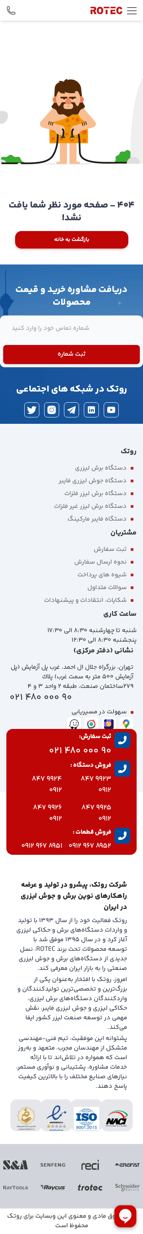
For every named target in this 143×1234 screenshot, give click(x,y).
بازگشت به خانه (71, 239)
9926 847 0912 (47, 813)
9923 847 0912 (96, 785)
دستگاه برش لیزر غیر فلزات (90, 506)
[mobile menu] (132, 10)
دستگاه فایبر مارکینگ (97, 519)
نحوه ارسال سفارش (100, 562)
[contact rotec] (11, 10)
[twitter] (31, 409)
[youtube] (111, 409)
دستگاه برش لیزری (101, 468)
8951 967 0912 (41, 846)
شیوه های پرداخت (102, 575)
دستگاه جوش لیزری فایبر (93, 481)
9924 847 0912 (47, 785)
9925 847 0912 (96, 813)
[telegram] (71, 409)
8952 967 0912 (90, 846)
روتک (14, 1216)
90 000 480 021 (41, 697)
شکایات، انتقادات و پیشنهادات (85, 600)
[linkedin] (91, 409)
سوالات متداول (107, 588)
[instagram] (51, 409)
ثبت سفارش (110, 549)
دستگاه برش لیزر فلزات (95, 494)
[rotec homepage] (106, 10)
